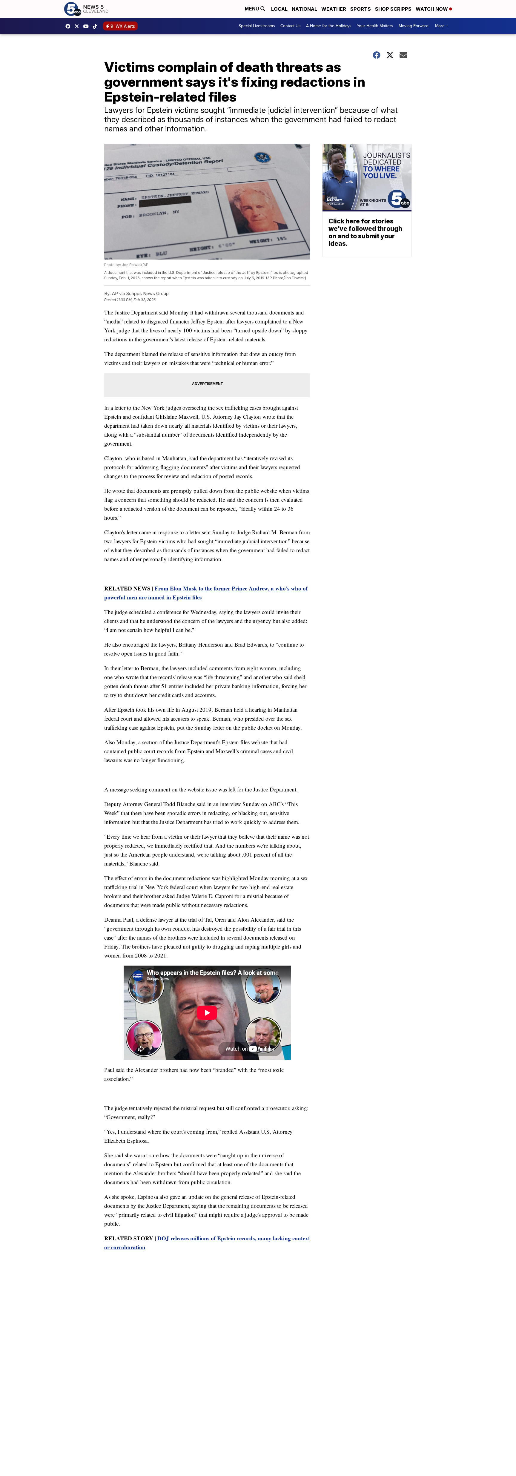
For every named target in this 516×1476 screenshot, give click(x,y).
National (304, 9)
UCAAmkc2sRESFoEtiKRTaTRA (87, 26)
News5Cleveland (69, 26)
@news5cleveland (96, 26)
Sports (360, 9)
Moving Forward (414, 26)
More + (441, 26)
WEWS (78, 26)
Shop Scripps (393, 9)
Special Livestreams (257, 26)
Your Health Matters (375, 26)
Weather (333, 9)
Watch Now (432, 9)
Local (279, 9)
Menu (252, 8)
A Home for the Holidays (328, 26)
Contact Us (290, 26)
